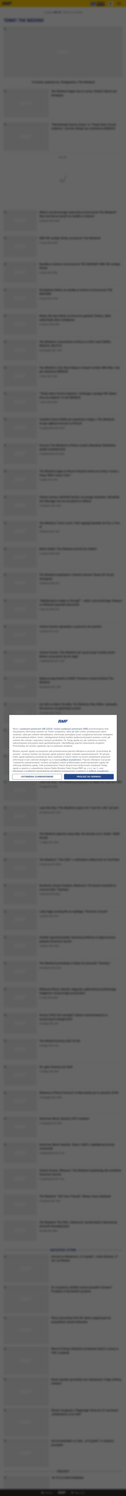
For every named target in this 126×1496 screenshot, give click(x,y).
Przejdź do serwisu (89, 776)
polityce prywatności (71, 759)
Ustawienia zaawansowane (37, 776)
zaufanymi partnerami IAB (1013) (36, 729)
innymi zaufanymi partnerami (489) (71, 729)
